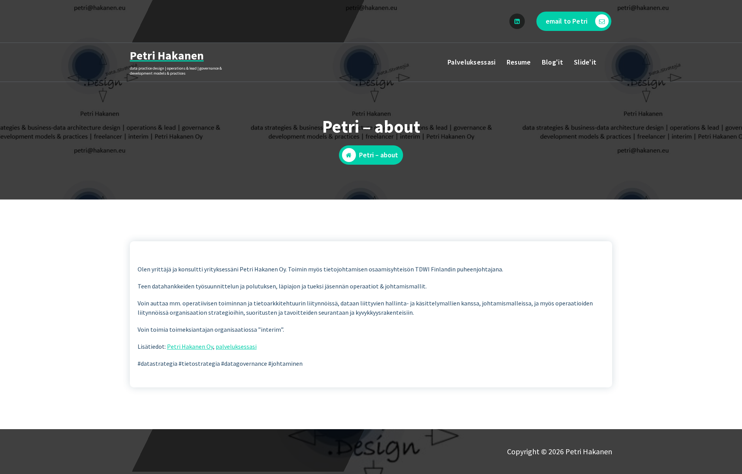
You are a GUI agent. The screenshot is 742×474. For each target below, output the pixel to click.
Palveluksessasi (472, 62)
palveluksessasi (236, 346)
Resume (519, 62)
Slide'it (585, 62)
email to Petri (566, 21)
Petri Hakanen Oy (190, 346)
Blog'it (552, 62)
